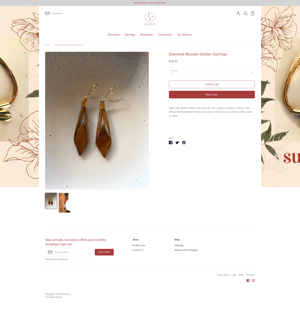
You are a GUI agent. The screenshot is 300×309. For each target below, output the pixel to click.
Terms (241, 275)
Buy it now (212, 94)
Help (177, 239)
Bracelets (114, 34)
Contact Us (137, 250)
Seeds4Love (66, 294)
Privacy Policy (223, 275)
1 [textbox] (172, 74)
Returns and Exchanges (185, 250)
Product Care (138, 245)
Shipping (178, 245)
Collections (165, 34)
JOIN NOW (104, 252)
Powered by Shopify (53, 297)
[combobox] (212, 72)
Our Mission (184, 34)
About (135, 239)
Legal (234, 275)
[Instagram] (252, 280)
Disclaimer (250, 275)
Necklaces (146, 34)
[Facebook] (246, 280)
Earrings (130, 34)
